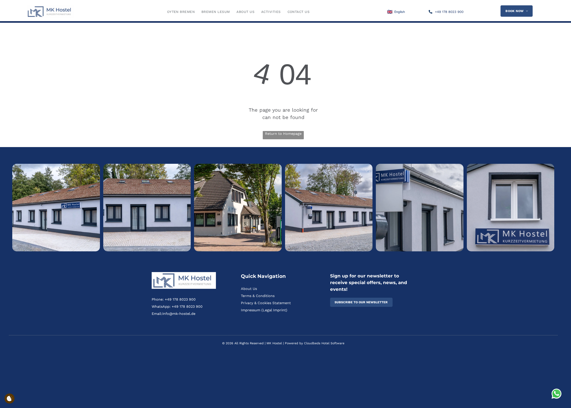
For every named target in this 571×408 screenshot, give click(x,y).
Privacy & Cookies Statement (266, 303)
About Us (249, 289)
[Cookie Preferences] (9, 399)
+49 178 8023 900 (180, 299)
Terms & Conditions (258, 296)
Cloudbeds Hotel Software (324, 343)
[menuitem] (181, 11)
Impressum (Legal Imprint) (264, 310)
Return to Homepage (283, 133)
